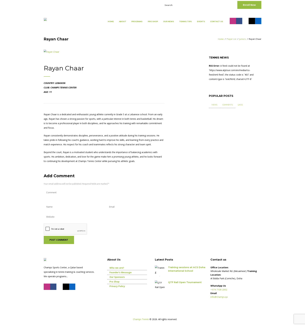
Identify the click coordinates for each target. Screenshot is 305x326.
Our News (168, 21)
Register (136, 4)
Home (111, 21)
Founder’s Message (120, 272)
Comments (227, 105)
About (122, 21)
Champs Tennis (141, 319)
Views (214, 105)
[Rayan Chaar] (51, 52)
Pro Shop (153, 21)
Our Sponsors (117, 276)
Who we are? (116, 267)
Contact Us (216, 21)
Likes (240, 105)
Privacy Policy (117, 286)
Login (150, 4)
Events (201, 21)
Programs (136, 21)
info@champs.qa (84, 4)
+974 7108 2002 (56, 4)
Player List (231, 39)
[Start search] (196, 5)
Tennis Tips (185, 21)
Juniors (242, 39)
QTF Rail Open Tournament (185, 282)
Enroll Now (249, 4)
